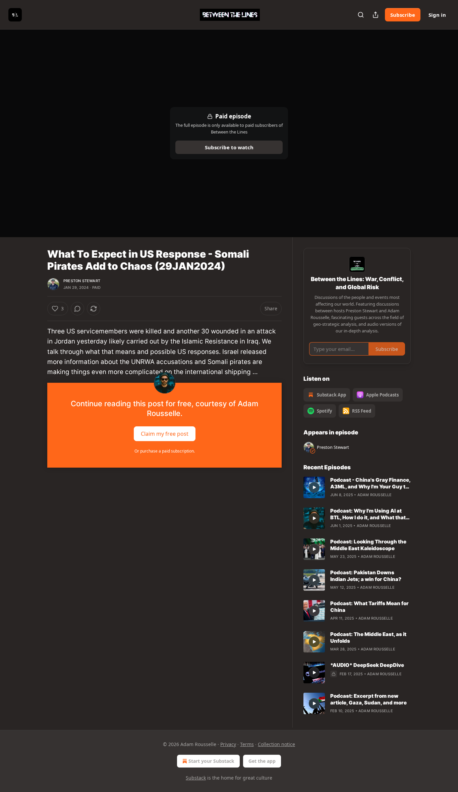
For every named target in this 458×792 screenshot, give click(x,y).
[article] (357, 487)
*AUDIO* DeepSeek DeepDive (367, 665)
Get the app (262, 761)
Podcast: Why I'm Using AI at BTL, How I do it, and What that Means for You (368, 514)
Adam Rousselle (374, 494)
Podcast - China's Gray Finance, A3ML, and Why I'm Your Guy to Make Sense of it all (370, 483)
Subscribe (402, 14)
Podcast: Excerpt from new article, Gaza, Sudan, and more (368, 699)
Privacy (228, 744)
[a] (314, 487)
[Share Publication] (375, 14)
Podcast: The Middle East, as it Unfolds (368, 637)
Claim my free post (164, 433)
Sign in (437, 14)
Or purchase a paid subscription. (164, 451)
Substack (196, 778)
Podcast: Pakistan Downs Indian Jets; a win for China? (365, 575)
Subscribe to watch (229, 147)
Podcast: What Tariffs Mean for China (369, 606)
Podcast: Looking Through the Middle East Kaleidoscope (368, 544)
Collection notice (276, 744)
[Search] (360, 14)
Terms (247, 744)
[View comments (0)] (77, 308)
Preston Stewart (81, 280)
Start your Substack (211, 761)
